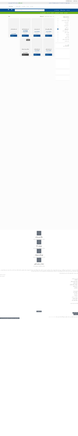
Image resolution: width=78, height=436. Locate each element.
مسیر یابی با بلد (2, 276)
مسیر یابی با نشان (2, 274)
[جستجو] (16, 10)
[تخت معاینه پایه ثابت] (13, 23)
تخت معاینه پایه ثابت (14, 29)
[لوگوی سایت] (66, 6)
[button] (10, 318)
